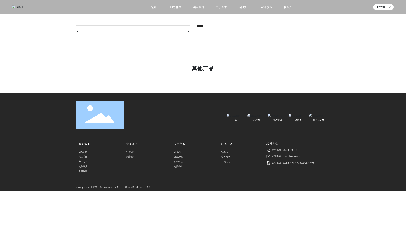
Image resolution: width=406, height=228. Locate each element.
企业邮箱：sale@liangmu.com (286, 156)
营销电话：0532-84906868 (284, 150)
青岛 (149, 187)
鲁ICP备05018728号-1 (110, 187)
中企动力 (140, 187)
